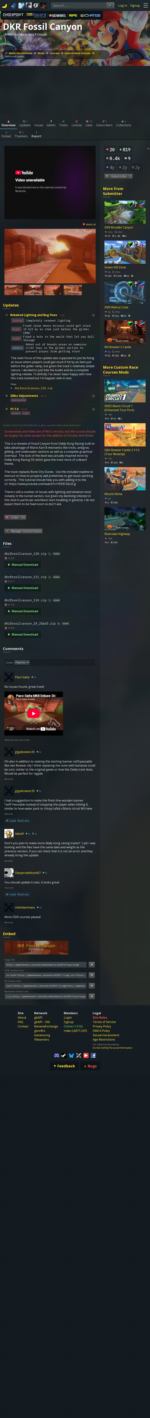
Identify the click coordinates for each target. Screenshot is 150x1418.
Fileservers (41, 1039)
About (22, 1018)
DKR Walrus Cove (116, 307)
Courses (54, 53)
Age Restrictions (104, 1039)
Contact (23, 1026)
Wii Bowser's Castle (117, 347)
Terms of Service (104, 1022)
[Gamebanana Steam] (64, 1055)
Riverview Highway (117, 534)
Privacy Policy (102, 1026)
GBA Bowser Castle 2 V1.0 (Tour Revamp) (121, 452)
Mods (41, 53)
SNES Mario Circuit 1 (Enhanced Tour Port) (119, 408)
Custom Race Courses (77, 53)
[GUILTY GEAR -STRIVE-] (43, 5)
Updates (11, 305)
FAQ (20, 1022)
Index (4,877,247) (75, 1031)
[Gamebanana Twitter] (79, 1055)
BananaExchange (46, 1026)
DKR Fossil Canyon (15, 56)
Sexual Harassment (106, 1035)
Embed (9, 933)
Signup (135, 5)
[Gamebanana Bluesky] (71, 1055)
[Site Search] (110, 5)
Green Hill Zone (115, 267)
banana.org (42, 1035)
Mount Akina (113, 494)
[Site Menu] (145, 5)
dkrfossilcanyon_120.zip (33, 388)
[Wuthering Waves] (28, 5)
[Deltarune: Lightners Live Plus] (14, 5)
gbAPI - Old (42, 1022)
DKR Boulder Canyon (118, 227)
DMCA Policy (101, 1031)
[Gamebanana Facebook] (93, 1055)
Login (68, 1018)
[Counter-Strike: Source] (36, 5)
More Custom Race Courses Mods (120, 370)
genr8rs (39, 1031)
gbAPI (38, 1018)
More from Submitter (113, 191)
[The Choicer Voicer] (21, 5)
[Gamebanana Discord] (57, 1055)
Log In (122, 5)
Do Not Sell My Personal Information (112, 1047)
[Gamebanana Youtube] (86, 1055)
